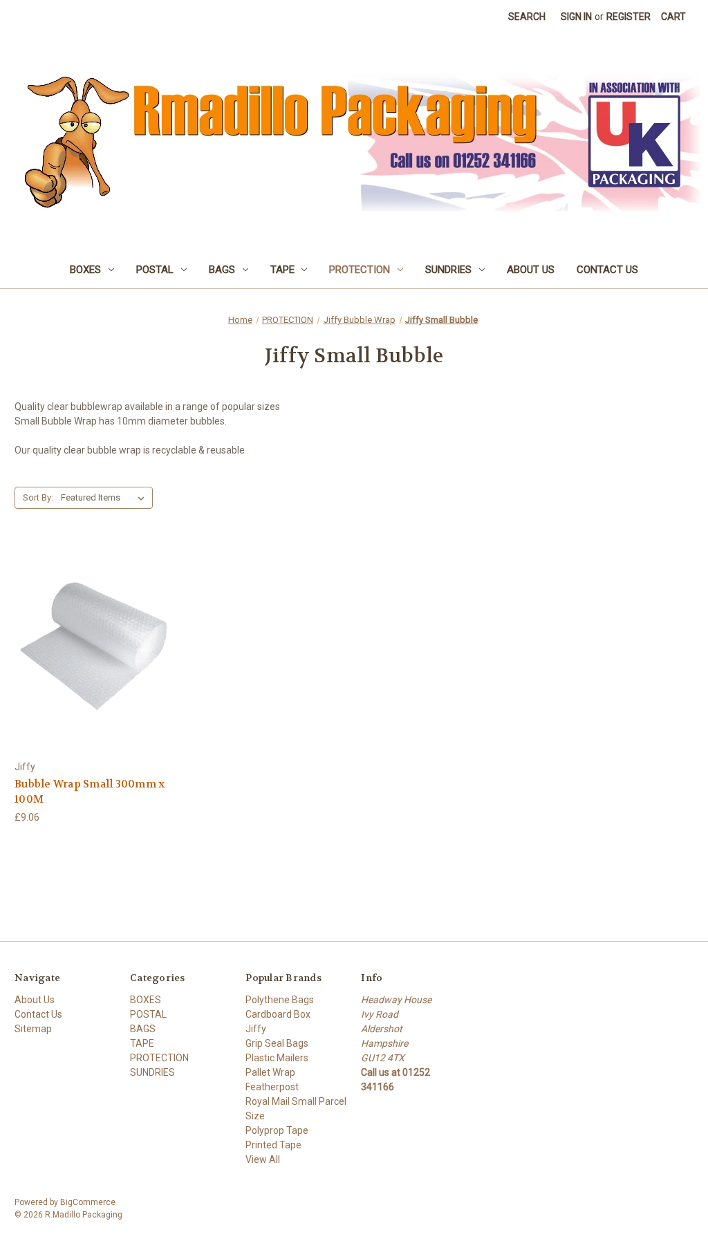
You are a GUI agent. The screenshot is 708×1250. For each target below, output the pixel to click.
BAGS (222, 269)
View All (262, 1159)
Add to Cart (94, 659)
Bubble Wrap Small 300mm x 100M (90, 792)
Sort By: (38, 497)
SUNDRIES (448, 269)
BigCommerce (87, 1202)
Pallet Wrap (270, 1072)
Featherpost (272, 1086)
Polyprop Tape (276, 1130)
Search (527, 16)
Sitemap (33, 1028)
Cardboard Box (277, 1014)
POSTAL (155, 269)
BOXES (85, 269)
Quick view (93, 635)
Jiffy (255, 1028)
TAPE (282, 269)
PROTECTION (359, 269)
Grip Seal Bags (276, 1043)
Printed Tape (273, 1144)
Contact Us (607, 269)
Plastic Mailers (276, 1057)
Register (628, 16)
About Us (531, 269)
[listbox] (105, 497)
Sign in (576, 16)
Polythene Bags (279, 999)
